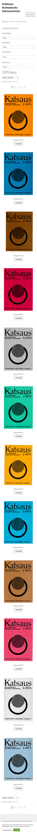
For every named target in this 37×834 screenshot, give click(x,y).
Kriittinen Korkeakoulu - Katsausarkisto (11, 7)
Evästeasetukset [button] (7, 830)
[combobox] (18, 37)
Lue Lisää (18, 144)
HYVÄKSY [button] (16, 830)
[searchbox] (12, 57)
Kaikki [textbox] (5, 38)
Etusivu (6, 21)
